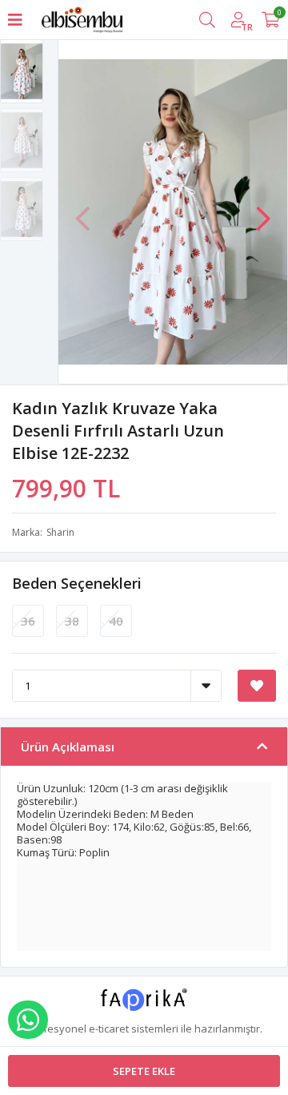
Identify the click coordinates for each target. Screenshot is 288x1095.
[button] (263, 211)
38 (72, 621)
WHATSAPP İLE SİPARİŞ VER (28, 1019)
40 (116, 621)
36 (28, 621)
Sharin (60, 532)
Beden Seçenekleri (77, 583)
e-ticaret (109, 1028)
